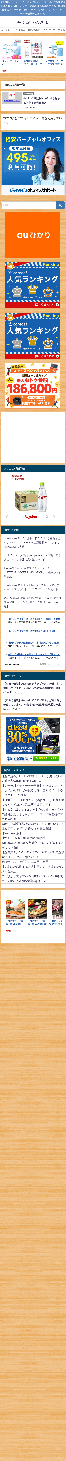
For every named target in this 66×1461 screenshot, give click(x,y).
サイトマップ (49, 30)
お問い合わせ (34, 30)
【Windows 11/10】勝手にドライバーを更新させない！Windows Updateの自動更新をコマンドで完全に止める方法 (32, 542)
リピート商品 (19, 30)
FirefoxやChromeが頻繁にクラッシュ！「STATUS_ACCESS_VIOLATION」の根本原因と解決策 (32, 572)
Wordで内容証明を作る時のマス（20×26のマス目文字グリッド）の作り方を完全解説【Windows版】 (32, 602)
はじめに (5, 30)
